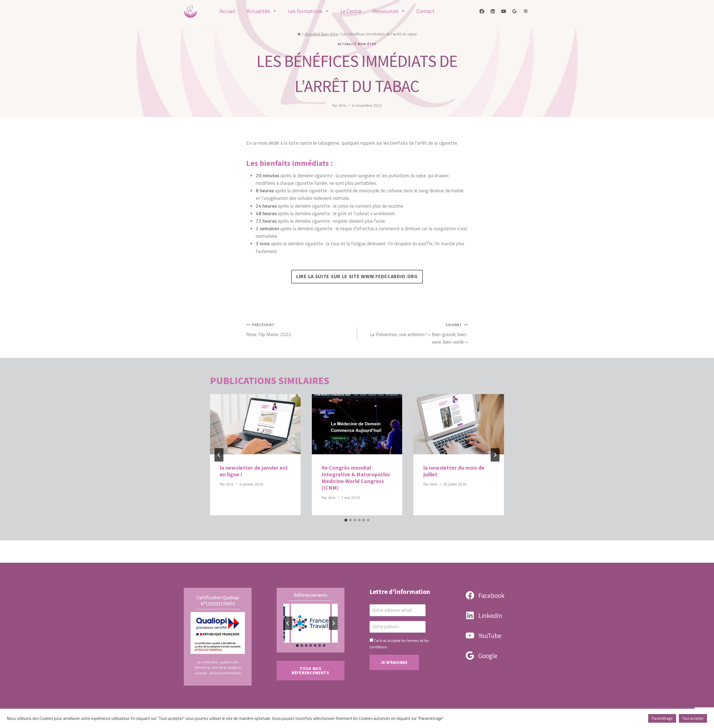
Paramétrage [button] (662, 718)
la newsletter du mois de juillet (453, 471)
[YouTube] (503, 11)
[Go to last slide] (218, 455)
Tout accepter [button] (693, 718)
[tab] (345, 520)
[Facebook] (482, 11)
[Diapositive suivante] (333, 623)
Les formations (305, 11)
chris (342, 105)
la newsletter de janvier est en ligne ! (254, 471)
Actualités (258, 11)
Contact (426, 11)
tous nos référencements (310, 670)
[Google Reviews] (514, 11)
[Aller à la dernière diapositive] (287, 623)
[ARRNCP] (525, 11)
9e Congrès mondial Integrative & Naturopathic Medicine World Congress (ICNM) (356, 477)
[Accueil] (299, 34)
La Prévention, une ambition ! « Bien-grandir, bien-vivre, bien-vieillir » (419, 334)
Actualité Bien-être (357, 44)
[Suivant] (495, 455)
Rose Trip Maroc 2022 (268, 330)
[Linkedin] (493, 11)
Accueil (227, 11)
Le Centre (351, 11)
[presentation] (255, 424)
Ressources (386, 11)
